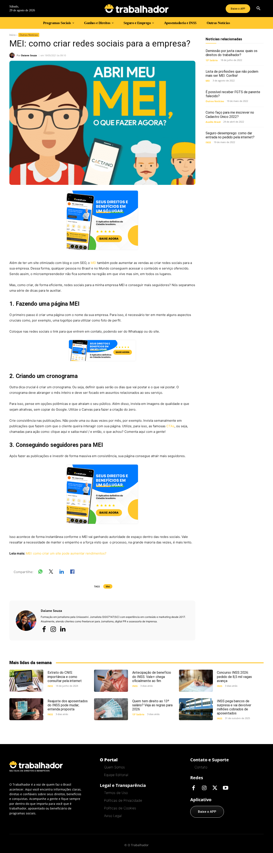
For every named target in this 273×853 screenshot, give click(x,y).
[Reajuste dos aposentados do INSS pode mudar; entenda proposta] (26, 709)
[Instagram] (53, 629)
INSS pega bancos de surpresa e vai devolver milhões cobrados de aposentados (234, 707)
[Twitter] (215, 788)
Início (12, 35)
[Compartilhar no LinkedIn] (61, 572)
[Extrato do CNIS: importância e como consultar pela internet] (26, 681)
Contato (201, 767)
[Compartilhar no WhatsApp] (40, 572)
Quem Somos (114, 767)
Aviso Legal (113, 816)
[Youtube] (225, 788)
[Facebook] (44, 629)
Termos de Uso (116, 793)
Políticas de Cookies (120, 808)
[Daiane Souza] (13, 55)
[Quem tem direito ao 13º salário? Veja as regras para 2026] (111, 709)
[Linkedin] (63, 629)
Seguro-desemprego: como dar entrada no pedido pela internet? (230, 135)
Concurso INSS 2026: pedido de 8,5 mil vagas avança (234, 677)
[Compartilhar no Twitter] (51, 572)
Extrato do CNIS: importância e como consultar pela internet (65, 677)
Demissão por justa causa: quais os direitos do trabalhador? (231, 53)
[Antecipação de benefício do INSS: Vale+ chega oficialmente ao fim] (111, 681)
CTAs (170, 426)
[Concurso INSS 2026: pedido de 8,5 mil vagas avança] (196, 681)
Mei (108, 586)
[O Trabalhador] (136, 8)
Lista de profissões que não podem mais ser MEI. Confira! (232, 74)
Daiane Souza (29, 55)
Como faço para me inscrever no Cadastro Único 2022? (230, 114)
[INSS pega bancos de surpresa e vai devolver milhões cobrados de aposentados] (196, 709)
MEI (93, 263)
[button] (258, 8)
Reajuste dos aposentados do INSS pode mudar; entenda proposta (68, 705)
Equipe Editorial (116, 775)
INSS (208, 142)
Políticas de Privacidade (123, 800)
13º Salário (212, 60)
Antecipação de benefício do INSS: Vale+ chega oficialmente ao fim (151, 677)
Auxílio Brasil (213, 121)
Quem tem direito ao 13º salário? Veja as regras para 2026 (152, 705)
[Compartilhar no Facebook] (72, 572)
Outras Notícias (29, 35)
